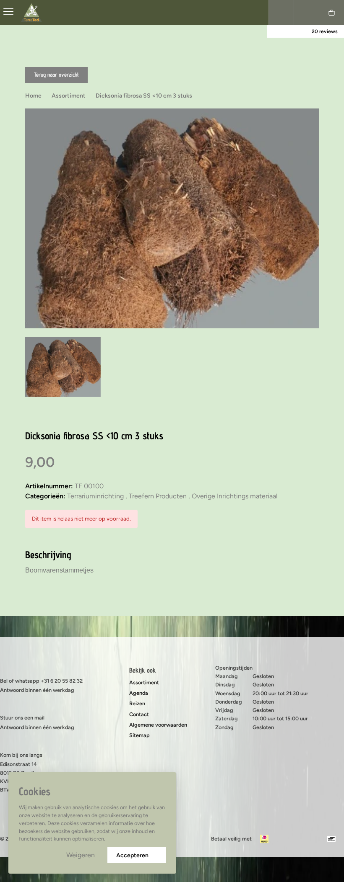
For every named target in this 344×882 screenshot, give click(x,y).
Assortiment (144, 682)
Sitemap (139, 735)
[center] (8, 12)
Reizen (137, 703)
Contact (139, 714)
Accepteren (132, 855)
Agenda (138, 693)
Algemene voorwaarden (158, 725)
